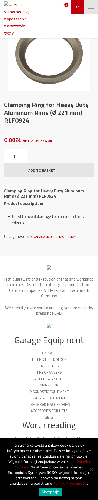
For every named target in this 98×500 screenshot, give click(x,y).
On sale (49, 353)
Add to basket (41, 170)
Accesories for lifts (49, 410)
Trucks (72, 236)
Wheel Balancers (49, 379)
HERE (56, 313)
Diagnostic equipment (49, 391)
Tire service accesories (44, 236)
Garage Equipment (49, 398)
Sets (49, 417)
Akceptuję (50, 492)
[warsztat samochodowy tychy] (17, 19)
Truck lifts (49, 366)
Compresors (49, 385)
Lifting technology (49, 359)
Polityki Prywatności (70, 483)
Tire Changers (49, 372)
